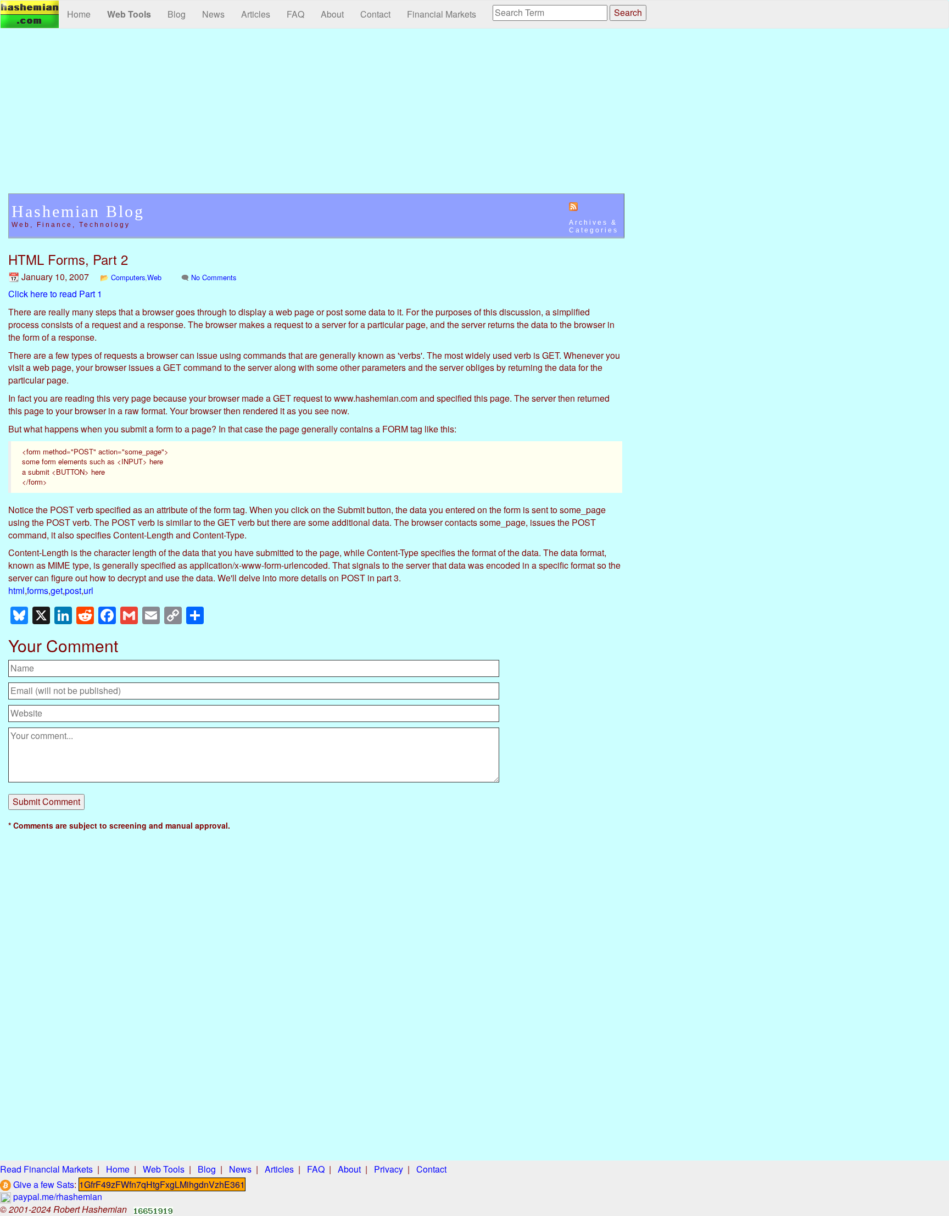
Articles (255, 14)
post (73, 590)
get (57, 590)
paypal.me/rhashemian (56, 1196)
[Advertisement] (316, 116)
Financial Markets (441, 14)
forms (37, 590)
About (332, 14)
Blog (177, 14)
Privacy (388, 1169)
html (16, 590)
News (213, 14)
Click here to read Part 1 (55, 293)
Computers (128, 277)
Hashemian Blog (78, 211)
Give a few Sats (42, 1184)
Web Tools (129, 14)
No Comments (213, 277)
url (88, 590)
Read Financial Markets (46, 1169)
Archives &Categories (593, 226)
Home (79, 14)
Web (154, 277)
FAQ (295, 14)
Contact (375, 14)
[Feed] (573, 206)
